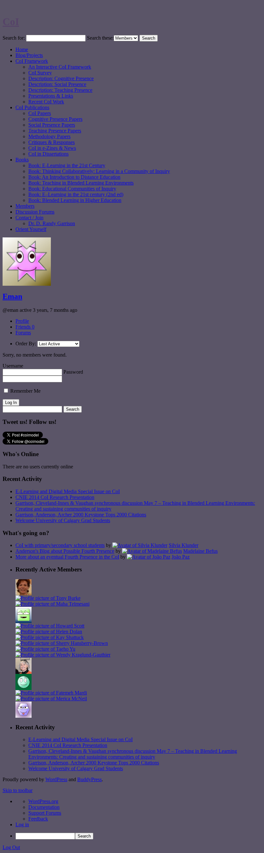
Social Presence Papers (51, 125)
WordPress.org (43, 801)
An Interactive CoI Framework (59, 67)
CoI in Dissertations (48, 154)
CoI (11, 21)
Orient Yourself (30, 229)
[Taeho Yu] (45, 649)
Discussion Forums (34, 212)
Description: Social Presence (57, 84)
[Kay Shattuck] (49, 637)
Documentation (44, 807)
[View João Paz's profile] (148, 557)
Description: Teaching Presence (60, 90)
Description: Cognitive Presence (61, 78)
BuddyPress (89, 779)
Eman (12, 296)
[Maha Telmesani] (52, 604)
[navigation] (132, 819)
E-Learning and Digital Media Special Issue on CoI (67, 491)
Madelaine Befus (200, 551)
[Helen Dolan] (48, 631)
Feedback (38, 818)
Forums (23, 332)
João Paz (181, 557)
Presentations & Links (50, 96)
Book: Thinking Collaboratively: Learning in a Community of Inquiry (99, 171)
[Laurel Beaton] (23, 621)
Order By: (25, 343)
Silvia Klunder (183, 545)
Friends (24, 327)
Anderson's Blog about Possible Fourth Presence (64, 551)
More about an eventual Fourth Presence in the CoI (67, 557)
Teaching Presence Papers (54, 130)
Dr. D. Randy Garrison (51, 223)
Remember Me (25, 391)
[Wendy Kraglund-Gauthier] (62, 654)
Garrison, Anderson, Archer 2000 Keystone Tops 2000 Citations (80, 514)
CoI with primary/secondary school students (60, 545)
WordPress (56, 779)
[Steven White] (23, 688)
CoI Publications (32, 107)
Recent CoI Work (46, 101)
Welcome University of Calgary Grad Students (62, 520)
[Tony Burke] (47, 598)
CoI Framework (31, 61)
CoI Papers (39, 113)
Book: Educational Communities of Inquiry (72, 188)
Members (24, 206)
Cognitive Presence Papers (55, 119)
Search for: (14, 38)
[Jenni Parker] (23, 672)
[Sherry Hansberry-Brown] (61, 643)
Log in (22, 824)
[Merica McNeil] (51, 698)
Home (21, 49)
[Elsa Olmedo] (23, 593)
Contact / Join (29, 217)
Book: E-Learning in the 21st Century (66, 165)
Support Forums (44, 813)
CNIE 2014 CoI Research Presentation (54, 497)
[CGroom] (23, 716)
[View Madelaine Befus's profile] (152, 551)
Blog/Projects (29, 55)
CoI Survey (40, 72)
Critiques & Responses (51, 142)
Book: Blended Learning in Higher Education (74, 200)
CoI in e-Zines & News (52, 148)
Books (22, 159)
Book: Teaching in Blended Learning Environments (81, 183)
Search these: (100, 38)
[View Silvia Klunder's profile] (139, 545)
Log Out (11, 847)
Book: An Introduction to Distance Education (74, 177)
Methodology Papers (49, 136)
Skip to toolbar (18, 790)
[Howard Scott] (49, 625)
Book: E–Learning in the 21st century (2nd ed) (75, 194)
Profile (22, 321)
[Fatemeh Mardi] (51, 692)
